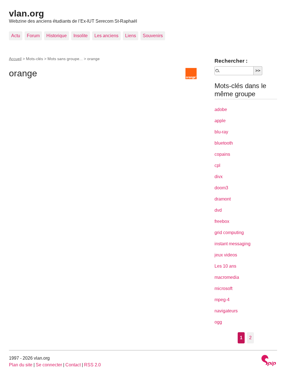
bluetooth (223, 143)
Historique (56, 35)
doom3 (221, 187)
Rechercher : (230, 61)
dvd (218, 210)
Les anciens (106, 35)
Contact (73, 364)
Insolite (80, 35)
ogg (218, 322)
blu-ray (221, 131)
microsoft (223, 288)
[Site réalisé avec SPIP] (268, 361)
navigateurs (226, 310)
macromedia (226, 277)
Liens (130, 35)
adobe (220, 109)
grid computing (229, 232)
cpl (217, 165)
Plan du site (20, 364)
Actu (15, 35)
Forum (33, 35)
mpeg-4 (222, 299)
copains (222, 154)
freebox (221, 221)
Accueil (15, 58)
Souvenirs (153, 35)
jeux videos (225, 255)
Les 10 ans (225, 266)
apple (220, 120)
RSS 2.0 (92, 364)
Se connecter (49, 364)
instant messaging (232, 243)
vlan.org (26, 13)
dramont (222, 199)
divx (218, 176)
